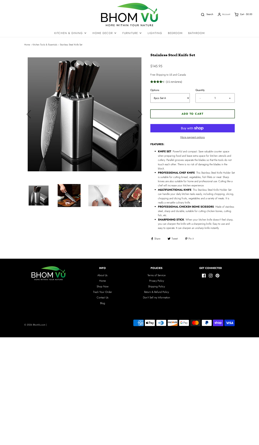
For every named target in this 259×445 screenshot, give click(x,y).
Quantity (200, 90)
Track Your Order (102, 292)
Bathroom (196, 33)
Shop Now (102, 286)
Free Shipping (158, 75)
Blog (102, 303)
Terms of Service (157, 275)
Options (154, 90)
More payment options (192, 137)
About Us (102, 275)
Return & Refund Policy (156, 292)
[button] (140, 114)
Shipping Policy (156, 286)
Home (27, 44)
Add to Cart (193, 114)
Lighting (155, 33)
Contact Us (102, 297)
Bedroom (175, 33)
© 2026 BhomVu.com (34, 324)
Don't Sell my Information (156, 297)
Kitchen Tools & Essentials (45, 44)
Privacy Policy (156, 281)
